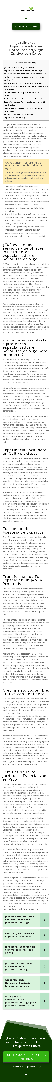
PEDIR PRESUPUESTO (26, 26)
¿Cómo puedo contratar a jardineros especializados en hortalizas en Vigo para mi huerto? (26, 86)
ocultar (31, 63)
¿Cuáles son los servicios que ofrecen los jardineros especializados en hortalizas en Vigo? (26, 77)
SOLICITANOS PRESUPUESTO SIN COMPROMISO (26, 1057)
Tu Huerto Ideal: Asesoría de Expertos (24, 99)
